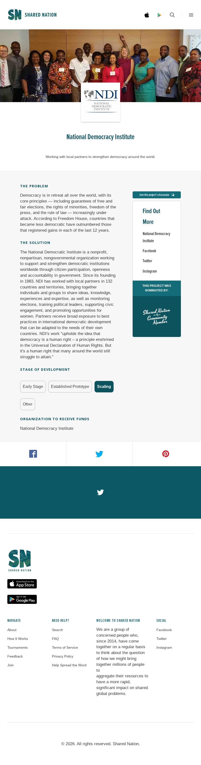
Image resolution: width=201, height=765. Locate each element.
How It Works (17, 639)
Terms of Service (65, 647)
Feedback (15, 656)
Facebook (149, 251)
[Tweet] (99, 453)
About (11, 630)
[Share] (33, 453)
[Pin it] (166, 453)
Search (57, 630)
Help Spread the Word (69, 665)
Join (10, 665)
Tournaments (17, 647)
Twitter (147, 261)
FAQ (55, 639)
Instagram (150, 271)
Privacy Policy (62, 656)
